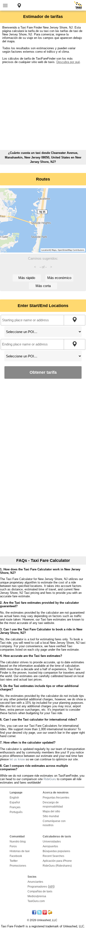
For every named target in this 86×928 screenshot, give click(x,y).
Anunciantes (35, 881)
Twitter (14, 860)
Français (15, 807)
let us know (17, 759)
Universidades (52, 841)
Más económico (59, 278)
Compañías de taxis (40, 891)
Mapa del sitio (51, 811)
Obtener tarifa (43, 372)
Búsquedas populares (56, 851)
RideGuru (50, 779)
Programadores (37, 886)
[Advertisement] (43, 107)
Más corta (43, 286)
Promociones (18, 865)
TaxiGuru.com (36, 901)
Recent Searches (53, 856)
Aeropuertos (50, 846)
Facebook (16, 856)
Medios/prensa (37, 896)
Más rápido (26, 278)
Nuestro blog (18, 841)
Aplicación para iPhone (57, 860)
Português (16, 812)
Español (15, 802)
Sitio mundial (51, 816)
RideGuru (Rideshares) (57, 865)
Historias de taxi (20, 851)
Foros (13, 846)
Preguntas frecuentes (56, 797)
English (14, 797)
